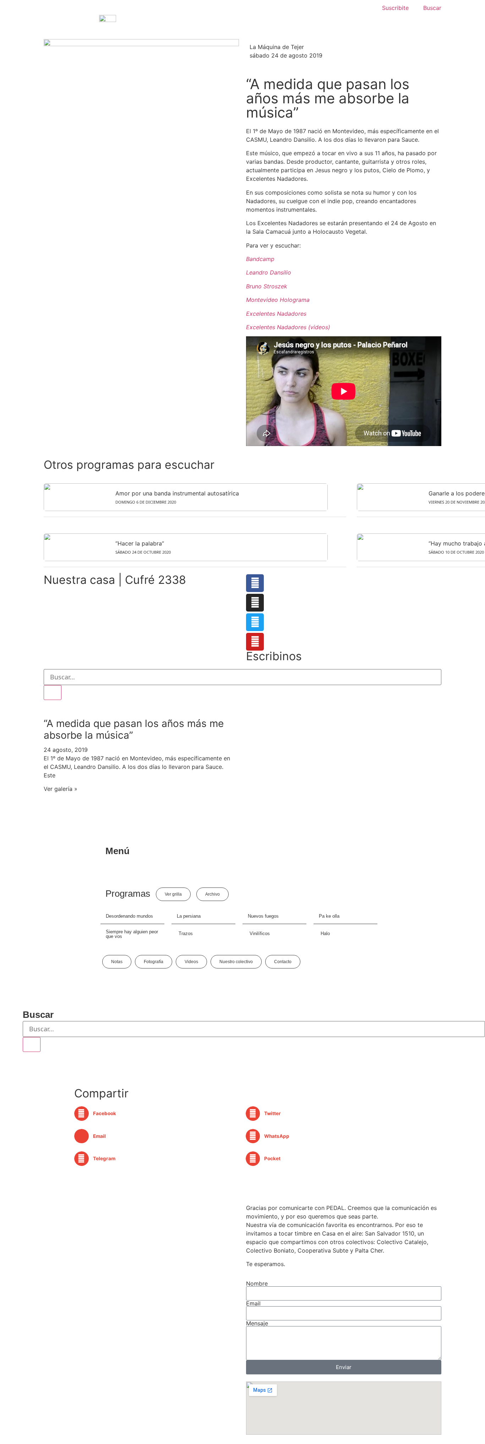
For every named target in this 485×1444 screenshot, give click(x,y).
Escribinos (274, 656)
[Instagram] (255, 603)
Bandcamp (260, 258)
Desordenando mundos (129, 916)
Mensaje (257, 1323)
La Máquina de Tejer (277, 46)
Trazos (186, 933)
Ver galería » (60, 788)
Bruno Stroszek (266, 286)
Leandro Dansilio (268, 272)
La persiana (189, 916)
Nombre (257, 1283)
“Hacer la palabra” (139, 543)
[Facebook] (255, 583)
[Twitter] (255, 622)
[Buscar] (52, 692)
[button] (157, 1113)
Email (253, 1303)
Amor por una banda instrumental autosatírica (177, 493)
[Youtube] (255, 642)
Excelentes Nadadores (276, 313)
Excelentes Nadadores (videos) (288, 327)
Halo (325, 933)
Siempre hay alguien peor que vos (132, 934)
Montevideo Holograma (278, 299)
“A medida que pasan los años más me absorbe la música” (134, 729)
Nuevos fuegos (263, 916)
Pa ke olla (329, 916)
